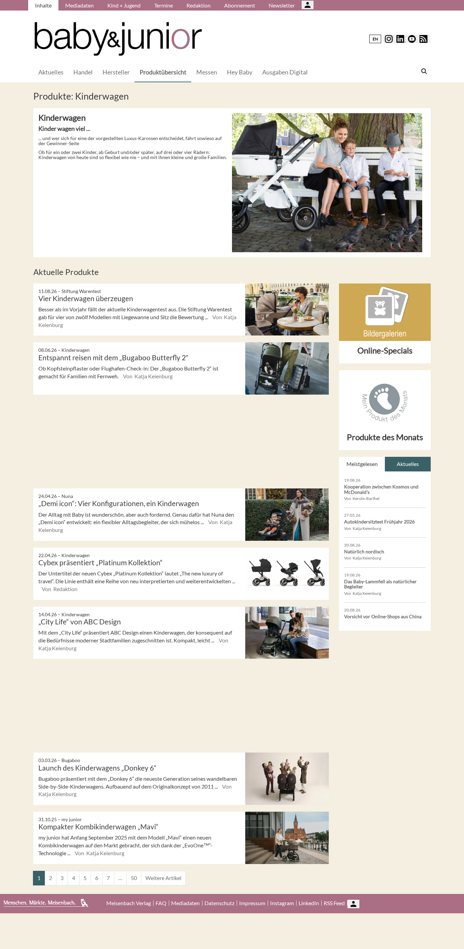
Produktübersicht (163, 72)
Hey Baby (239, 72)
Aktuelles (51, 72)
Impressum (252, 903)
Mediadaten (79, 5)
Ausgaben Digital (285, 72)
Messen (206, 72)
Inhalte (43, 5)
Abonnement (239, 5)
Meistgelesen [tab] (362, 464)
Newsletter (282, 5)
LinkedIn (309, 903)
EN (375, 38)
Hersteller (116, 72)
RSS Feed (334, 903)
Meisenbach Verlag (128, 903)
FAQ (161, 903)
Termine (163, 5)
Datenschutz (219, 903)
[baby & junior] (118, 39)
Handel (83, 72)
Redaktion (198, 5)
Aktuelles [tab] (408, 464)
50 (134, 878)
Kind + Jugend (124, 5)
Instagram (282, 903)
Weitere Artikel (163, 878)
